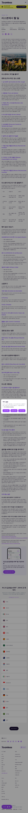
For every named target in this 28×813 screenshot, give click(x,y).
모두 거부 (6, 410)
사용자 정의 (14, 410)
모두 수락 (22, 410)
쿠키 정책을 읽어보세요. (9, 406)
